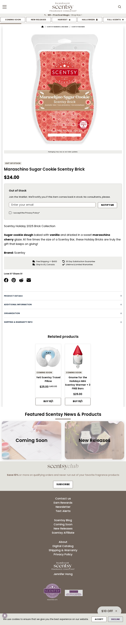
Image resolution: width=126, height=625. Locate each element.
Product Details (13, 296)
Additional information (18, 304)
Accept (99, 619)
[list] (63, 15)
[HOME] (42, 27)
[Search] (119, 7)
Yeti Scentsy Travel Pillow (48, 379)
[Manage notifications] (4, 615)
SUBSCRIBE (63, 484)
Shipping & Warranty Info (18, 322)
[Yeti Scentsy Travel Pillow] (48, 357)
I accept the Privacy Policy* (26, 212)
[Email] (29, 280)
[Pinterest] (14, 280)
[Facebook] (6, 280)
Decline (115, 619)
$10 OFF (107, 611)
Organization (12, 313)
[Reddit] (21, 280)
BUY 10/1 (48, 401)
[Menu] (4, 7)
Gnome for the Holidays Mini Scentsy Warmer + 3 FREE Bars (77, 383)
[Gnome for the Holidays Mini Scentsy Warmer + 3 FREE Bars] (78, 357)
